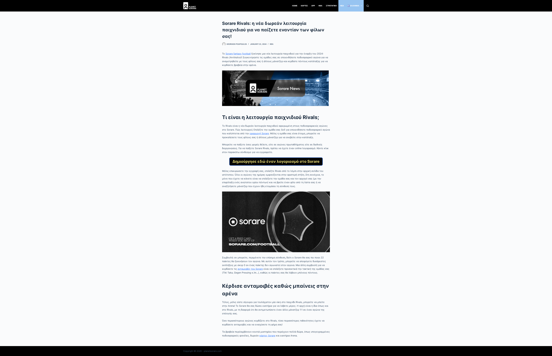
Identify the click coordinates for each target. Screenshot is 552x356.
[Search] (368, 6)
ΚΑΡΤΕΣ (304, 6)
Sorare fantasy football (238, 53)
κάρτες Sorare (267, 335)
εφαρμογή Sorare (259, 133)
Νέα (271, 44)
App (313, 6)
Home (294, 6)
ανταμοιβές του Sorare (250, 268)
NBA (320, 6)
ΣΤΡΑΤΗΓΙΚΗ (331, 6)
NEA (342, 6)
